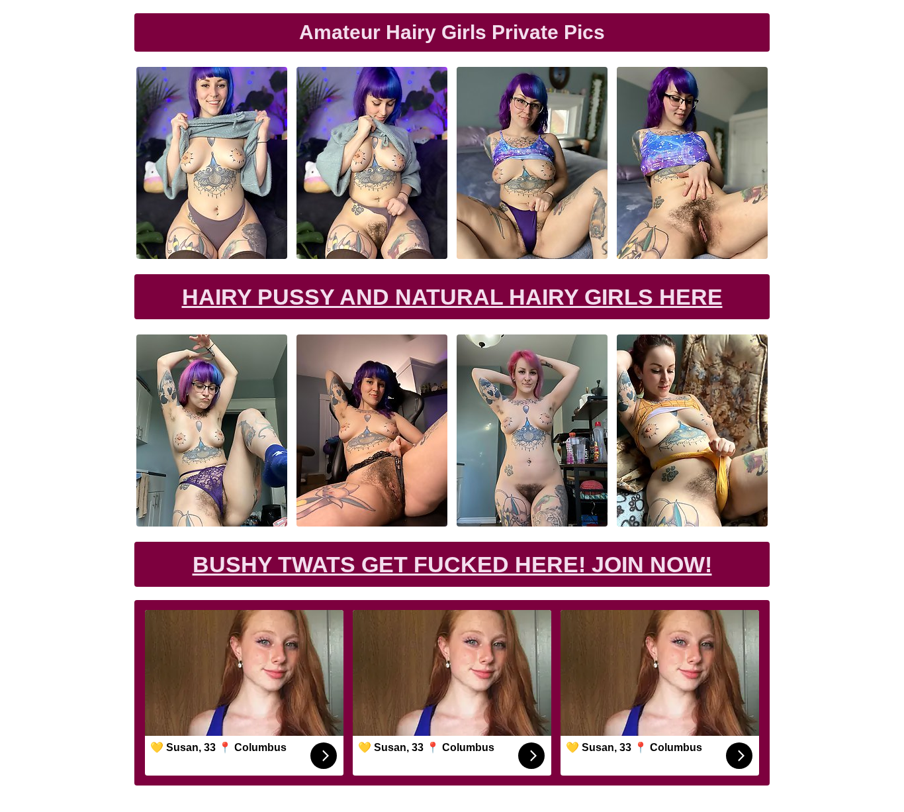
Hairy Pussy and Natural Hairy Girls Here (452, 296)
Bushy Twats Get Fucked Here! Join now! (452, 564)
